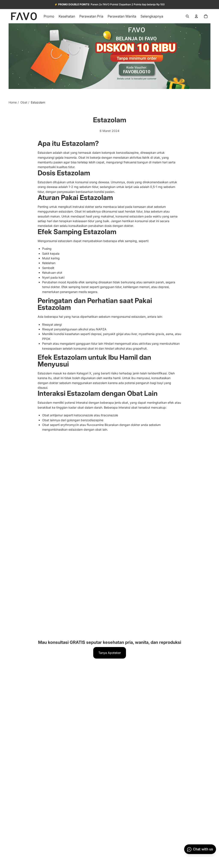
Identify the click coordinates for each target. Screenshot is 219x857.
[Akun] (196, 16)
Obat (23, 102)
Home (13, 102)
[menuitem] (151, 16)
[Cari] (187, 16)
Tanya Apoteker (109, 653)
